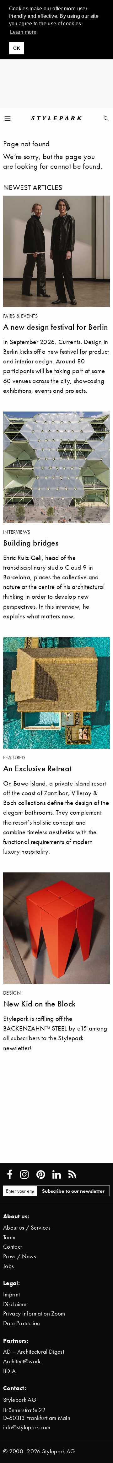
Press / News (19, 1256)
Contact (12, 1246)
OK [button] (16, 48)
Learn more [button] (23, 32)
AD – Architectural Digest (33, 1351)
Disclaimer (15, 1304)
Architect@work (21, 1361)
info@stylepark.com (27, 1427)
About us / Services (27, 1227)
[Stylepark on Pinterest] (41, 1174)
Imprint (11, 1294)
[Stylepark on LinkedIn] (57, 1174)
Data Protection (21, 1323)
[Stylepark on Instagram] (24, 1174)
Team (9, 1237)
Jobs (8, 1266)
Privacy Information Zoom (34, 1313)
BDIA (9, 1371)
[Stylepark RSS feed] (72, 1174)
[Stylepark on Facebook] (9, 1174)
